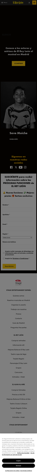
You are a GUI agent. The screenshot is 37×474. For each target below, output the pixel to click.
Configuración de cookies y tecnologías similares (18, 470)
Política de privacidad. (23, 453)
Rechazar (18, 465)
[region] (18, 453)
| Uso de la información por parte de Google (18, 453)
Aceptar (18, 461)
